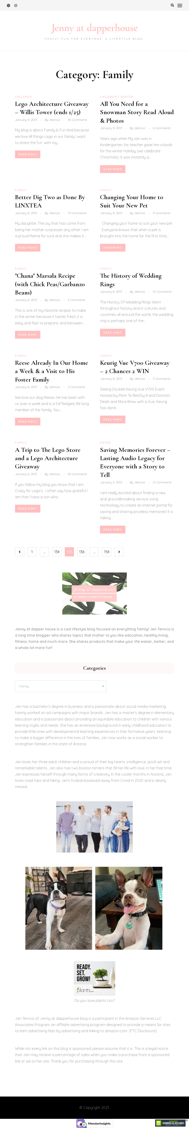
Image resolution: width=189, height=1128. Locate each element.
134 (56, 552)
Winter (127, 97)
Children (23, 97)
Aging (105, 442)
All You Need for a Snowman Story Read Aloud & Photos (137, 112)
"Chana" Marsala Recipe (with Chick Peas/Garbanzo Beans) (50, 284)
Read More (27, 154)
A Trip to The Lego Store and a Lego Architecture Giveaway (47, 458)
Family (21, 190)
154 (106, 552)
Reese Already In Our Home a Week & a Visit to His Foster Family (51, 371)
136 (81, 552)
